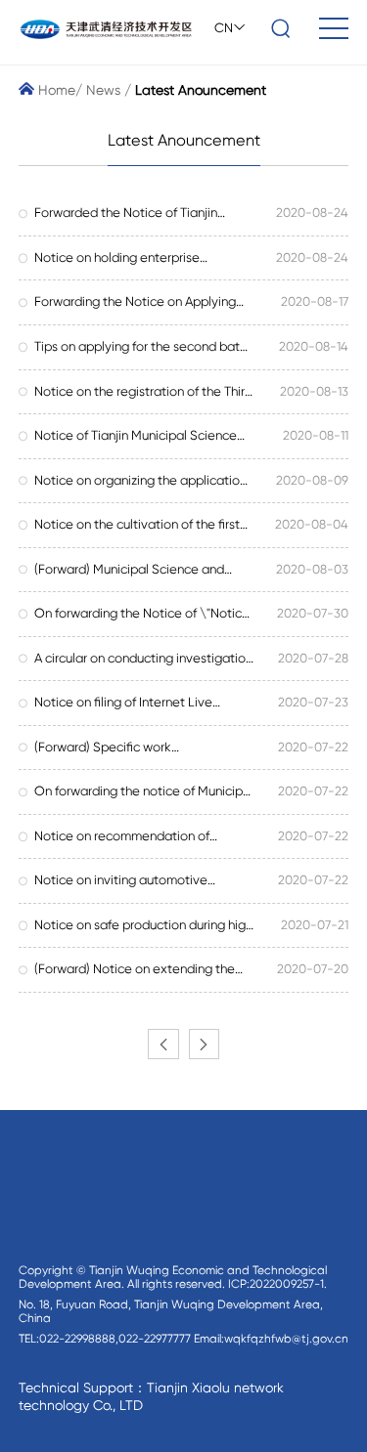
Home (54, 90)
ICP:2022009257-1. (277, 1284)
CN (223, 28)
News (103, 90)
